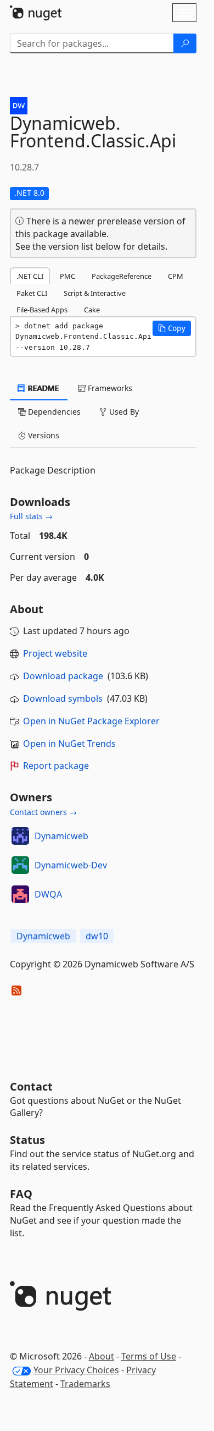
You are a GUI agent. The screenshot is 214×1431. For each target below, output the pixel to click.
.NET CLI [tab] (29, 276)
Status (27, 1139)
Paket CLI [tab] (31, 293)
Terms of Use (148, 1356)
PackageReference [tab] (121, 276)
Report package (56, 765)
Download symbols (63, 698)
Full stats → (31, 516)
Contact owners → (43, 812)
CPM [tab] (175, 276)
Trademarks (85, 1384)
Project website (55, 653)
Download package (63, 676)
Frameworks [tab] (109, 388)
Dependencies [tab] (53, 411)
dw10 (97, 936)
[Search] (184, 43)
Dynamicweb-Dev (71, 865)
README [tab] (42, 388)
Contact (31, 1086)
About (101, 1356)
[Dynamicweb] (20, 836)
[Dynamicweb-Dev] (20, 865)
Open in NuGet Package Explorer (91, 721)
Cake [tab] (92, 310)
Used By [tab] (123, 411)
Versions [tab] (42, 435)
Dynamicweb (61, 836)
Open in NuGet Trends (69, 743)
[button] (172, 328)
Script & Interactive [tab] (95, 293)
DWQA (48, 894)
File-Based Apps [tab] (41, 310)
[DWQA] (20, 894)
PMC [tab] (67, 276)
